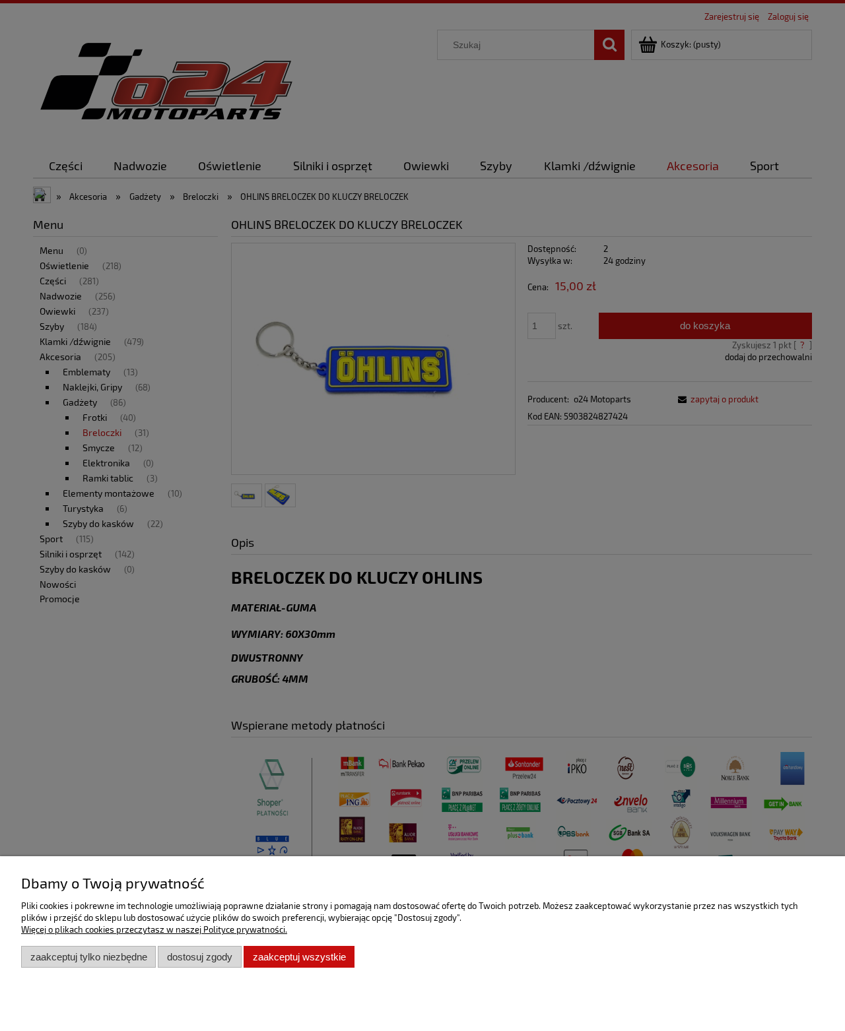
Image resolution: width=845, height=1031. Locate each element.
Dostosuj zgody (199, 956)
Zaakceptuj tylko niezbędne (88, 956)
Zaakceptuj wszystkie (299, 956)
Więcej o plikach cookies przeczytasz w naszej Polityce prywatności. (154, 929)
